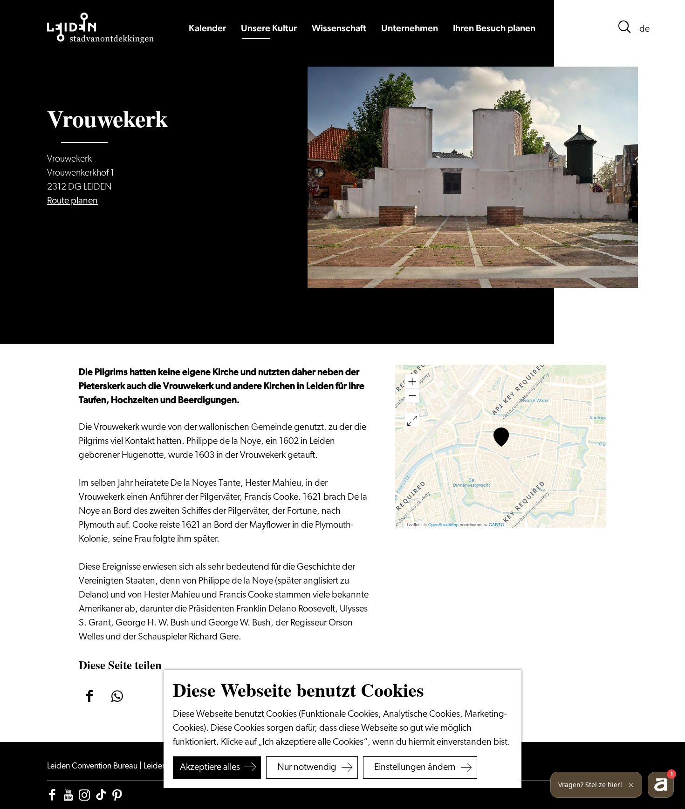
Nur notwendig (306, 767)
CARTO (496, 525)
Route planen (72, 201)
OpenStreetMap (443, 525)
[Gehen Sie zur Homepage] (100, 28)
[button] (501, 437)
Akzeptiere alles (210, 767)
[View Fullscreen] (412, 420)
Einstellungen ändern (415, 767)
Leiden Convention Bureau (93, 766)
